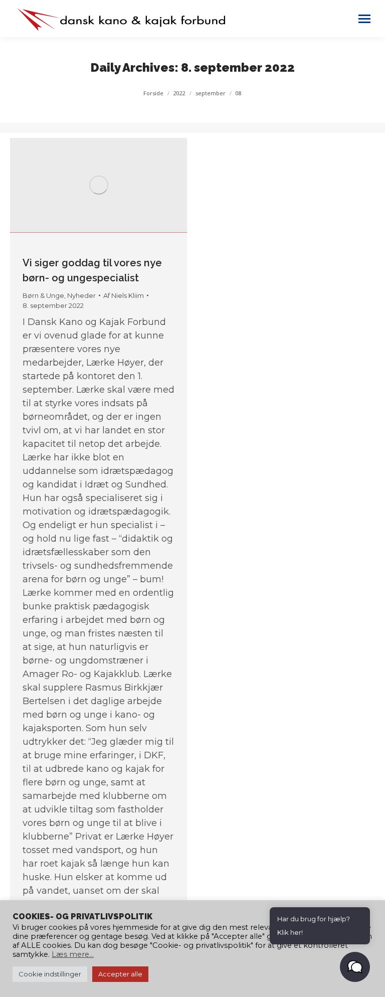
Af (123, 295)
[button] (355, 967)
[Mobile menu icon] (364, 19)
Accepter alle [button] (120, 974)
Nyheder (81, 295)
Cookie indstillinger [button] (50, 974)
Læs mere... (73, 954)
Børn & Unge (43, 295)
